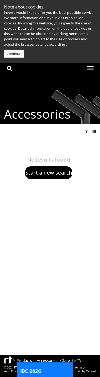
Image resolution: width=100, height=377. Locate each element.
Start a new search (48, 172)
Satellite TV (71, 360)
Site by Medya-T (86, 371)
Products (24, 360)
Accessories (47, 360)
